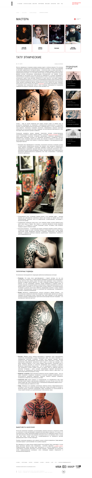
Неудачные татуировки (73, 124)
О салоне (20, 3)
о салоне (18, 462)
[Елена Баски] (40, 43)
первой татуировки (53, 134)
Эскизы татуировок (59, 63)
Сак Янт (69, 143)
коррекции (41, 83)
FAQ (62, 3)
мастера (30, 462)
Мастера (35, 3)
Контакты (53, 3)
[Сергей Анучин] (24, 43)
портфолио (36, 462)
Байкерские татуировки (73, 104)
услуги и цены (24, 462)
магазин (42, 462)
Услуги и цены (27, 3)
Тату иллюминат (71, 85)
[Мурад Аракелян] (73, 43)
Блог (58, 3)
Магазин (47, 3)
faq (55, 462)
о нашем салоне (58, 445)
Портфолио (41, 3)
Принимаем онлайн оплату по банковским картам (25, 466)
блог (52, 462)
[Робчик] (56, 43)
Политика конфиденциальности (65, 462)
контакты (47, 462)
